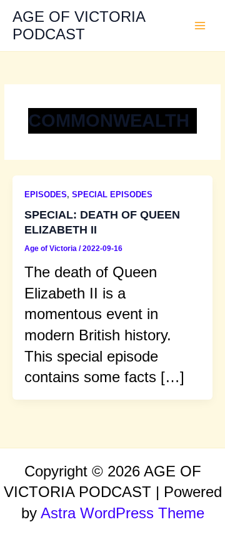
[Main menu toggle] (200, 26)
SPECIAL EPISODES (112, 194)
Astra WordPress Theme (122, 513)
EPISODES (45, 194)
